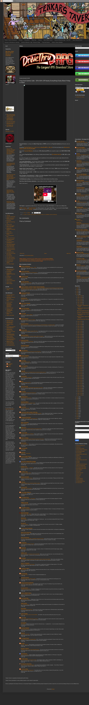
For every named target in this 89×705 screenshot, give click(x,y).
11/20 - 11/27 (80, 304)
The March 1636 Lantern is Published (27, 433)
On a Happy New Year (25, 444)
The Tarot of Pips (24, 493)
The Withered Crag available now (26, 583)
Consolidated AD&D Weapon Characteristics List (29, 418)
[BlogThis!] (36, 213)
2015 (77, 406)
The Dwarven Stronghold (81, 271)
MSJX (22, 381)
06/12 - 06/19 (80, 357)
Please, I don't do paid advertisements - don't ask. (29, 618)
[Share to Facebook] (38, 213)
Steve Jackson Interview (25, 533)
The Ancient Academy (11, 248)
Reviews (20, 40)
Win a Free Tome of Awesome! (82, 259)
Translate (10, 358)
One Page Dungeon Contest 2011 (10, 240)
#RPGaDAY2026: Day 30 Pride (26, 282)
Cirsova (78, 153)
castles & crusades (27, 214)
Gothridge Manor (24, 396)
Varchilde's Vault (24, 471)
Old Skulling (23, 558)
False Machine (24, 376)
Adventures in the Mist (25, 299)
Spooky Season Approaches (26, 309)
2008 (77, 418)
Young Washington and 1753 (26, 382)
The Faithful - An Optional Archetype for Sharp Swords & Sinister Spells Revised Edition (35, 559)
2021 (77, 397)
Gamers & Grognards (25, 563)
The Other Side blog (25, 281)
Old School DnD (24, 573)
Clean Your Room (24, 519)
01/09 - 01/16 (80, 393)
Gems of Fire (9, 231)
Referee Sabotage (24, 423)
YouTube (30, 209)
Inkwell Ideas (79, 160)
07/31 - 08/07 (80, 345)
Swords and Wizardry (53, 214)
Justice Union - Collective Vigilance (27, 314)
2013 (77, 410)
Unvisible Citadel (24, 658)
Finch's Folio (23, 617)
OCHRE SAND (23, 548)
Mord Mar (23, 643)
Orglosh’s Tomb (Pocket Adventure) (10, 342)
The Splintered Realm (81, 168)
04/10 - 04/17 (80, 372)
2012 (77, 411)
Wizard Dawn (9, 282)
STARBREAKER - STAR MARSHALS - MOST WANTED (10, 118)
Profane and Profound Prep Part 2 (27, 609)
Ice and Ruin (23, 407)
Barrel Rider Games (48, 40)
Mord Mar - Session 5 (24, 644)
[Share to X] (37, 213)
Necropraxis (23, 523)
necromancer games (40, 214)
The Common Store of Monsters (26, 377)
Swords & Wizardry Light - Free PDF (63, 40)
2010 (77, 415)
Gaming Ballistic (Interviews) (81, 454)
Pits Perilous (23, 360)
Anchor (26, 209)
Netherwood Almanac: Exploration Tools (11, 123)
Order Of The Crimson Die (26, 532)
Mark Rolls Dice (24, 653)
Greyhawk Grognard (25, 345)
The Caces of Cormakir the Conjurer (11, 254)
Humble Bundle (32, 208)
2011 (77, 413)
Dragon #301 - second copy (26, 453)
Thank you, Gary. (80, 220)
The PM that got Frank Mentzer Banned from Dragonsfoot (11, 164)
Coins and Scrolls (24, 386)
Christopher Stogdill (10, 364)
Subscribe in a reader (10, 131)
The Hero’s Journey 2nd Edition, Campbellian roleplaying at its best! (32, 538)
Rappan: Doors (23, 304)
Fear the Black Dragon (80, 451)
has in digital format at (38, 147)
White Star (34, 40)
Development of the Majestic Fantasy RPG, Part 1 (29, 331)
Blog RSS (78, 276)
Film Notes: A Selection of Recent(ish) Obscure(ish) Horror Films (32, 387)
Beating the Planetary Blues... (26, 361)
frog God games (33, 214)
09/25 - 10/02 (80, 332)
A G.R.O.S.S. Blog (24, 669)
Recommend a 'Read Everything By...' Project (28, 267)
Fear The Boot (78, 452)
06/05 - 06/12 (80, 358)
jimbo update (23, 449)
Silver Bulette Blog (24, 598)
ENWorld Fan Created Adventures (11, 332)
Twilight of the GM (24, 502)
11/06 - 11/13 (80, 323)
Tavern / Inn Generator (11, 280)
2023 (77, 292)
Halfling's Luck (24, 552)
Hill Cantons (23, 391)
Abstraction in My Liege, (25, 408)
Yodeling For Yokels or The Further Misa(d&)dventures (30, 649)
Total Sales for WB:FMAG (25, 634)
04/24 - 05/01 (80, 368)
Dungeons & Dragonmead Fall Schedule (28, 564)
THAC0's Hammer (79, 479)
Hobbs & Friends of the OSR (81, 459)
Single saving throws (24, 356)
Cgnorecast (78, 447)
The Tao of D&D (24, 432)
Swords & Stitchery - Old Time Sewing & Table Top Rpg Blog (32, 286)
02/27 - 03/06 (80, 381)
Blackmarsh (9, 220)
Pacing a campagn (24, 277)
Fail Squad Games (24, 587)
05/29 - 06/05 (80, 360)
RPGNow (51, 258)
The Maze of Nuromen (11, 258)
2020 (77, 398)
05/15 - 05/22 (80, 363)
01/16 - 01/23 (80, 391)
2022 (77, 294)
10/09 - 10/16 (80, 329)
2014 (77, 408)
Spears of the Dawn (10, 315)
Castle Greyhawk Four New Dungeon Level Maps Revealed (31, 413)
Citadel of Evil (9, 224)
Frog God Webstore (28, 150)
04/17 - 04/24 (80, 370)
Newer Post (22, 253)
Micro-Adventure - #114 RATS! (26, 397)
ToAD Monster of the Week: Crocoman (27, 543)
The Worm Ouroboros (25, 524)
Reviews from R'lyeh (25, 271)
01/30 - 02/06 (80, 388)
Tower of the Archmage (25, 303)
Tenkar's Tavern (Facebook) (10, 40)
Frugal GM (23, 371)
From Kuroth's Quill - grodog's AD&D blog (29, 412)
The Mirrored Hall (10, 260)
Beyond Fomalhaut (24, 323)
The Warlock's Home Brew (26, 663)
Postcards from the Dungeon (81, 464)
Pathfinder (47, 214)
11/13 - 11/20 (80, 321)
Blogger (53, 689)
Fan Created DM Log (11, 345)
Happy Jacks (78, 456)
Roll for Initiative (79, 469)
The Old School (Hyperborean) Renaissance (28, 392)
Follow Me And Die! (24, 340)
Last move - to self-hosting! (25, 508)
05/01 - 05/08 (80, 367)
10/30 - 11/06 (80, 324)
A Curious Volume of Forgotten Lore (10, 295)
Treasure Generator (10, 343)
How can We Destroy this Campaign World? (28, 639)
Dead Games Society (80, 448)
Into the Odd (23, 313)
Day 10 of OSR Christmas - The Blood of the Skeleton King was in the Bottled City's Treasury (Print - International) (11, 151)
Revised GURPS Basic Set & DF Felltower (28, 319)
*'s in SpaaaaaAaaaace (25, 503)
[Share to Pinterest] (40, 213)
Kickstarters (27, 40)
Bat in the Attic (24, 330)
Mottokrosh (79, 222)
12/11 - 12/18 (80, 299)
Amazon (25, 208)
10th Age (8, 215)
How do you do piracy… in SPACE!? (27, 467)
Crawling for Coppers (25, 568)
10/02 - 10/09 (80, 331)
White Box (23, 633)
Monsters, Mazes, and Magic (82, 229)
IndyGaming (23, 518)
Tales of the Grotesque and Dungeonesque (11, 245)
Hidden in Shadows (24, 437)
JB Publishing (23, 542)
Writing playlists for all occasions (26, 488)
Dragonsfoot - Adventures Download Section (11, 229)
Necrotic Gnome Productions (26, 528)
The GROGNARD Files (80, 481)
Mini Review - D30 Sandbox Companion (11, 202)
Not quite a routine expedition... (82, 237)
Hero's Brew (78, 458)
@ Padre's (79, 219)
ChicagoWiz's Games (25, 507)
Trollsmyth (23, 482)
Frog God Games (46, 42)
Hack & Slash (23, 443)
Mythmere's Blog (80, 252)
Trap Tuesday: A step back (25, 599)
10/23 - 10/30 (80, 326)
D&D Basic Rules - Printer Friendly (10, 322)
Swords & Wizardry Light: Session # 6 (27, 670)
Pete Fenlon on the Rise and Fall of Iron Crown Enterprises (31, 351)
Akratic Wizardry (24, 350)
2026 (77, 287)
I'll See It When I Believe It (26, 492)
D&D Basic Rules (10, 320)
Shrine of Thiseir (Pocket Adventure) (10, 337)
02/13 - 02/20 (80, 385)
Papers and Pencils (25, 422)
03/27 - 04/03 (80, 375)
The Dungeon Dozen (25, 638)
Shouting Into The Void (25, 293)
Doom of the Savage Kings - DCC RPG (10, 226)
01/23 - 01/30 (80, 390)
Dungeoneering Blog (24, 574)
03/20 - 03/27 (80, 377)
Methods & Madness (25, 355)
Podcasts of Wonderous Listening (12, 42)
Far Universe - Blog (80, 258)
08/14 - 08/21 (80, 342)
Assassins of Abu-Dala (11, 216)
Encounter (8, 277)
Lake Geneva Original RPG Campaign (28, 461)
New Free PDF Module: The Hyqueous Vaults (29, 659)
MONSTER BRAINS (25, 512)
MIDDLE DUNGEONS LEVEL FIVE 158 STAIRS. (29, 614)
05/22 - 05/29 (80, 362)
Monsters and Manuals (25, 266)
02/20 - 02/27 (80, 383)
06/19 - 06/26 (80, 355)
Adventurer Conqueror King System (11, 298)
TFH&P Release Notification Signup (83, 241)
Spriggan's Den (24, 466)
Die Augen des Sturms (11, 121)
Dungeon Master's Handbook (81, 449)
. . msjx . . (78, 201)
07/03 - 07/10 (80, 352)
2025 (77, 289)
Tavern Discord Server (77, 40)
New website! (23, 623)
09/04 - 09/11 (80, 337)
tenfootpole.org (24, 298)
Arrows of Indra (9, 302)
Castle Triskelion (24, 613)
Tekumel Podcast (79, 478)
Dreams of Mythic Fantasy (26, 593)
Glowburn (78, 455)
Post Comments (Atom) (29, 255)
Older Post (69, 253)
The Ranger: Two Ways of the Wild (10, 126)
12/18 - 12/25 (80, 297)
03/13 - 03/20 (80, 378)
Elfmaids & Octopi (24, 276)
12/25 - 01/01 (80, 295)
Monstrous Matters (24, 335)
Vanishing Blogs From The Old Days (27, 341)
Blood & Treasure (10, 308)
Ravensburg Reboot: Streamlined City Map (28, 578)
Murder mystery (24, 367)
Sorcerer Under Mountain (82, 174)
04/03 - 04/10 (80, 373)
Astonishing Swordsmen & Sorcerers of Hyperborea (9, 305)
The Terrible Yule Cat (56, 154)
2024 (77, 291)
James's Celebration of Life (25, 594)
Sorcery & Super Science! (26, 456)
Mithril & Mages (9, 283)
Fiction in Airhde (23, 569)
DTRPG (21, 208)
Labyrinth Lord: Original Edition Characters (9, 310)
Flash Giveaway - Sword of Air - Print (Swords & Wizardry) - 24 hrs (11, 192)
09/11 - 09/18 (80, 336)
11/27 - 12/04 (80, 302)
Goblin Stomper (24, 603)
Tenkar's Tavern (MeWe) (57, 42)
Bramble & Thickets (25, 648)
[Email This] (34, 213)
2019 (77, 400)
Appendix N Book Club (80, 445)
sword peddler (79, 240)
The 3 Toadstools (24, 366)
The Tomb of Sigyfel (10, 263)
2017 (77, 403)
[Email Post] (32, 212)
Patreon (40, 40)
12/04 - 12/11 (80, 300)
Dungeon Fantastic (24, 318)
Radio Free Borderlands (80, 465)
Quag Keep (23, 452)
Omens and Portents (25, 537)
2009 (77, 416)
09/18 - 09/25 (80, 334)
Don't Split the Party (25, 497)
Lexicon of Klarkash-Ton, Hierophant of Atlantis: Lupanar (30, 483)
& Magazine (9, 276)
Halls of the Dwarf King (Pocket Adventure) (11, 339)
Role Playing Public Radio (81, 468)
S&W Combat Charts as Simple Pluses (10, 270)
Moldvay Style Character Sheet (10, 330)
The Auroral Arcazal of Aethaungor (11, 250)
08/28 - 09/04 (80, 339)
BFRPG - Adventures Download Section (10, 219)
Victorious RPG (24, 487)
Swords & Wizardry (10, 408)
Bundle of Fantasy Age (25, 654)
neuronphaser (23, 622)
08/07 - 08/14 (80, 344)
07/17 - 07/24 (80, 349)
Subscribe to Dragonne (25, 346)
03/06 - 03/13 (80, 380)
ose (44, 214)
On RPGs (78, 461)
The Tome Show (79, 482)
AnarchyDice (23, 608)
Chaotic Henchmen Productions (27, 582)
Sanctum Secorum (79, 472)
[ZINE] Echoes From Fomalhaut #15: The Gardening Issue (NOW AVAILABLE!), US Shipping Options (38, 324)
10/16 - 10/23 (80, 327)
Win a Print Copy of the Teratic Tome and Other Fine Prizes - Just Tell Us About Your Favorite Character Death (11, 177)
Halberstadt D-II (23, 294)
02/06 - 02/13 (80, 386)
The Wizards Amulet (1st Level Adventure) (11, 335)
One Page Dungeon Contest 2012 (10, 242)
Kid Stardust (79, 169)
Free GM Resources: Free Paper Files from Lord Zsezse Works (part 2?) (33, 372)
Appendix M (23, 547)
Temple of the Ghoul (10, 246)
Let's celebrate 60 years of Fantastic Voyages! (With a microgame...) (32, 336)
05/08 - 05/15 (80, 365)
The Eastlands (9, 255)
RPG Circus (78, 471)
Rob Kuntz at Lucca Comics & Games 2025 (28, 462)
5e (23, 214)
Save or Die (78, 475)
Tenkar (9, 366)
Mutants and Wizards (24, 457)
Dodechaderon (9, 279)
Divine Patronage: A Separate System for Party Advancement (31, 428)
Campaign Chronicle (25, 577)
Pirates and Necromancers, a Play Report (28, 498)
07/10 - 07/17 (80, 350)
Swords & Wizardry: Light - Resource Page (30, 42)
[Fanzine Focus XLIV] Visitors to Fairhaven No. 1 (29, 272)
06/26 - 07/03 (80, 354)
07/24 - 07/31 (80, 347)
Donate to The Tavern (80, 96)
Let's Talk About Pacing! (25, 604)
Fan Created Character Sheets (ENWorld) (11, 327)
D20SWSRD (9, 271)
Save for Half (78, 474)
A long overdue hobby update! (26, 472)
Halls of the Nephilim (25, 308)
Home (45, 253)
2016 (77, 405)
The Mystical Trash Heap (26, 417)
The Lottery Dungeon (11, 257)
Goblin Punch (23, 427)
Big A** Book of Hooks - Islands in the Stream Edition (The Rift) (11, 115)
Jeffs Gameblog (24, 448)
